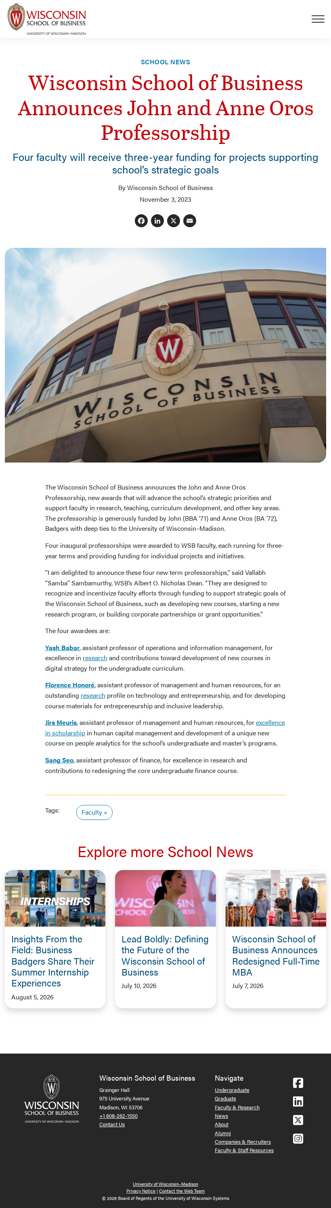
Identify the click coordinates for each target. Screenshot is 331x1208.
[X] (174, 221)
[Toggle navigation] (321, 19)
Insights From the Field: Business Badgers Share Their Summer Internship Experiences (52, 961)
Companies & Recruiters (243, 1141)
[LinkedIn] (157, 221)
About (221, 1124)
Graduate (225, 1098)
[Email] (190, 221)
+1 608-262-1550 (118, 1115)
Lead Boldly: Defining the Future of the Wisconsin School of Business (165, 955)
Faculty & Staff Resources (244, 1150)
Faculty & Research (237, 1107)
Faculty (92, 812)
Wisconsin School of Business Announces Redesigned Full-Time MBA (276, 955)
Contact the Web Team (182, 1191)
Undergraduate (232, 1090)
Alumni (223, 1133)
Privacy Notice (140, 1191)
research (95, 657)
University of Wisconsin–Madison (165, 1184)
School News (165, 61)
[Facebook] (141, 221)
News (221, 1115)
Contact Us (112, 1124)
